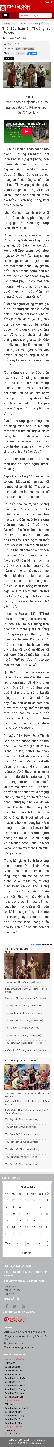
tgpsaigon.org (12, 1293)
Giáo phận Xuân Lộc (13, 1397)
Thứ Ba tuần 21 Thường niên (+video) (23, 982)
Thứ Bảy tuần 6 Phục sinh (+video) (21, 1127)
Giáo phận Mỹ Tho (13, 1382)
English (49, 2)
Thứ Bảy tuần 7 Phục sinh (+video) (21, 1164)
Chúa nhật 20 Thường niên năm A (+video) (25, 1050)
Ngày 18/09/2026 (14, 44)
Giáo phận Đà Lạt (12, 1374)
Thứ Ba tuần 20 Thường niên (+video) (23, 1035)
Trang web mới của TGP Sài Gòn (24, 1281)
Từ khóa (10, 54)
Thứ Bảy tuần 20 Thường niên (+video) (23, 1005)
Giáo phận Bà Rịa (12, 1367)
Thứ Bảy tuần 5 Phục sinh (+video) (21, 1119)
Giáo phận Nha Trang (14, 1415)
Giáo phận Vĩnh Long (14, 1393)
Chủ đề (10, 48)
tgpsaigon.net (12, 1286)
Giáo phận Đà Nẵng (13, 1412)
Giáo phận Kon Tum (13, 1419)
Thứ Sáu (20, 54)
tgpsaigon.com (12, 1290)
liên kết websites (14, 1354)
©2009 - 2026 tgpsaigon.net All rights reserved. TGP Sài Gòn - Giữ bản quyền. (27, 1441)
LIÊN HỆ (8, 1327)
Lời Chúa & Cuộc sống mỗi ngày (34, 23)
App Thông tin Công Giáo (19, 1312)
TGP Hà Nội (9, 1430)
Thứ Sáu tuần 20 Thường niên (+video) (23, 1013)
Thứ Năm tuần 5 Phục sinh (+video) (22, 1142)
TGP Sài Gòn (10, 1363)
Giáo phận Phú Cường (14, 1389)
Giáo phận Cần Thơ (13, 1370)
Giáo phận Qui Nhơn (13, 1423)
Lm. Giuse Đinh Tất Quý (16, 38)
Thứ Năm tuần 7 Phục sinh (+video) (22, 1149)
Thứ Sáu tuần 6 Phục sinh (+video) (21, 1134)
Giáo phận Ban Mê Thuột (16, 1408)
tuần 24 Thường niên (25, 49)
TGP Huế (8, 1404)
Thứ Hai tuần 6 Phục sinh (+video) (21, 1157)
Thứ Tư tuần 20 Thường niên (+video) (23, 1028)
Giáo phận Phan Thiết (14, 1385)
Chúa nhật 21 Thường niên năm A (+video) (25, 998)
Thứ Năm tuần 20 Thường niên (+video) (24, 1020)
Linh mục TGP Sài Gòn (17, 1266)
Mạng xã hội (11, 1298)
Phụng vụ (8, 23)
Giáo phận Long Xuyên (15, 1378)
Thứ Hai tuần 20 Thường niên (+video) (23, 1043)
